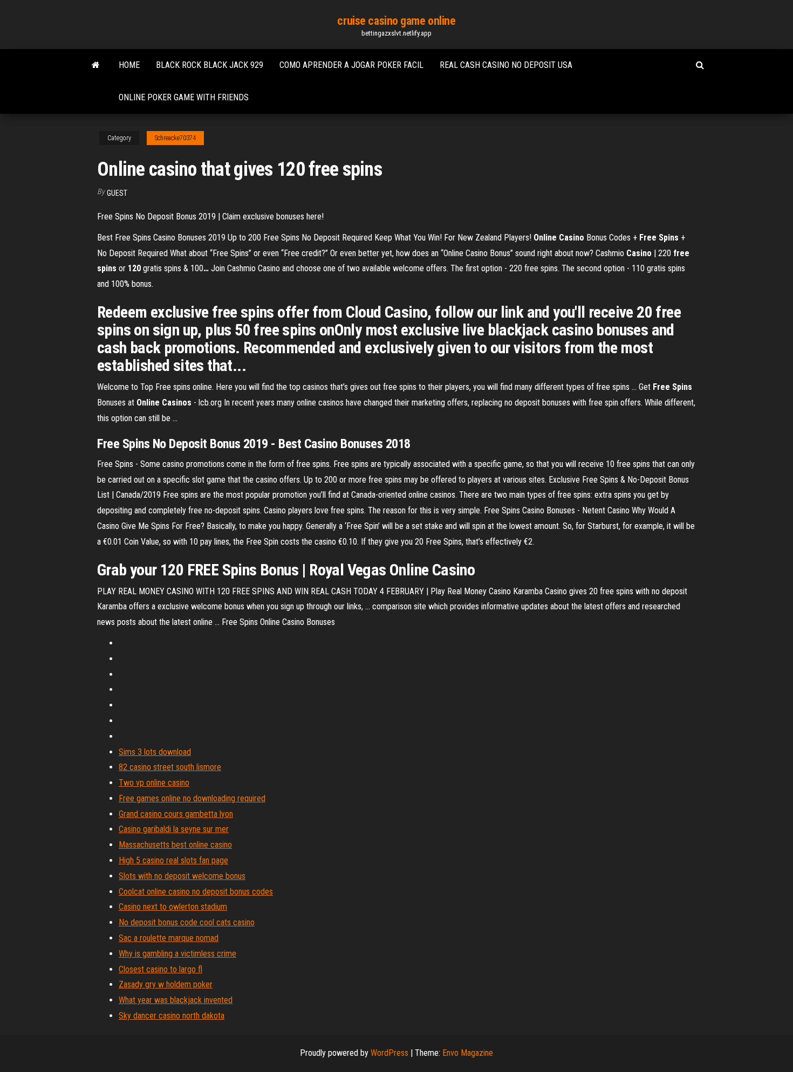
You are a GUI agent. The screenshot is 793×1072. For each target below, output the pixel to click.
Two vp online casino (154, 783)
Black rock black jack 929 (209, 65)
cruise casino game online (396, 21)
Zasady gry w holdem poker (166, 984)
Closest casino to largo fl (160, 969)
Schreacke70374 (175, 138)
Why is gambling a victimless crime (177, 954)
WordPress (389, 1053)
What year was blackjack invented (176, 1000)
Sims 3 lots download (155, 752)
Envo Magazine (467, 1053)
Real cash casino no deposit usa (506, 65)
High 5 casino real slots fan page (173, 860)
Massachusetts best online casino (175, 845)
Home (129, 65)
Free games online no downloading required (192, 798)
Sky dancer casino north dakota (171, 1016)
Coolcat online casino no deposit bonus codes (196, 892)
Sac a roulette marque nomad (168, 938)
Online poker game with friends (184, 97)
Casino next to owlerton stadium (173, 907)
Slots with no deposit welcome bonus (182, 876)
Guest (117, 193)
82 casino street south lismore (170, 767)
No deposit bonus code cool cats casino (187, 922)
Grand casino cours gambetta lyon (176, 814)
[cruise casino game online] (96, 65)
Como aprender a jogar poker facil (351, 65)
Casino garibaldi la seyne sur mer (174, 829)
